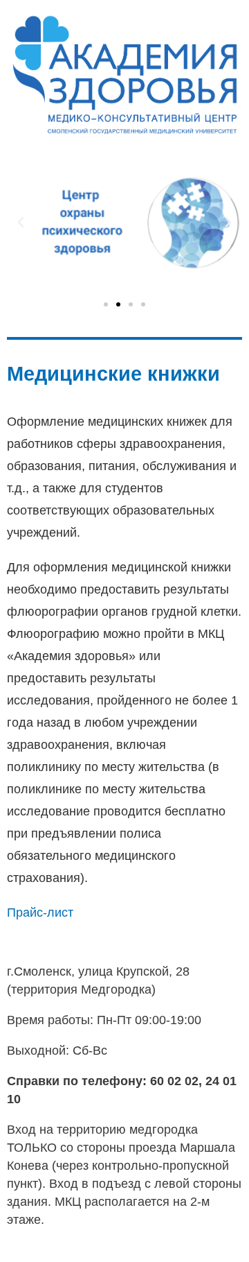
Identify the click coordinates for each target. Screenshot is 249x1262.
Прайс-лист (40, 912)
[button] (106, 304)
